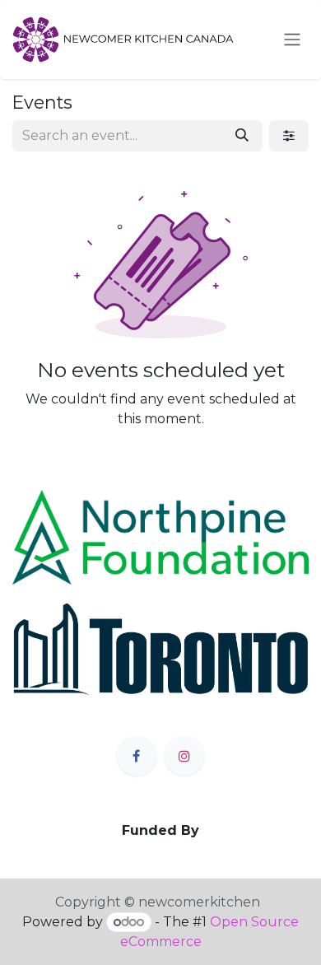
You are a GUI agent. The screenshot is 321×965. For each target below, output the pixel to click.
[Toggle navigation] (292, 40)
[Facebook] (136, 756)
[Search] (242, 136)
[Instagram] (184, 756)
